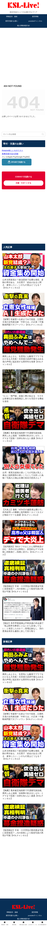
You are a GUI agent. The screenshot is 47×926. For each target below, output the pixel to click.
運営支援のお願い (12, 915)
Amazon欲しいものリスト (12, 150)
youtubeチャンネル (35, 915)
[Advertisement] (23, 53)
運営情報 (35, 912)
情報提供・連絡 (12, 912)
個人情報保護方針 (23, 919)
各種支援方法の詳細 (10, 154)
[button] (43, 134)
